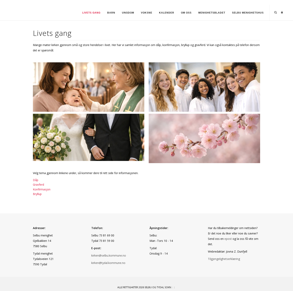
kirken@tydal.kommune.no (108, 263)
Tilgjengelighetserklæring (224, 259)
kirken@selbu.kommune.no (108, 255)
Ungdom (128, 12)
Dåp (35, 180)
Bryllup (37, 194)
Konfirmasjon (41, 189)
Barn (111, 12)
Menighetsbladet (211, 12)
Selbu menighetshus (248, 12)
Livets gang (91, 12)
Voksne (146, 12)
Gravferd (38, 184)
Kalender (166, 12)
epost (228, 239)
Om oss (186, 12)
